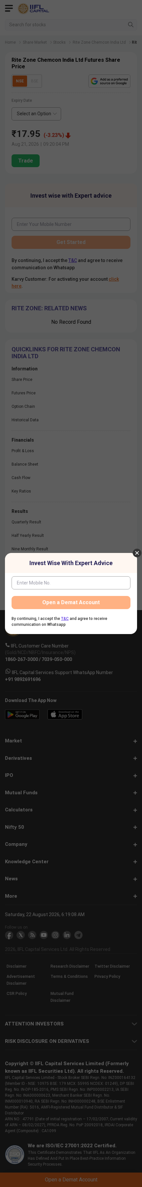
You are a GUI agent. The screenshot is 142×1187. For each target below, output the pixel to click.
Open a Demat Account (71, 602)
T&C (65, 618)
